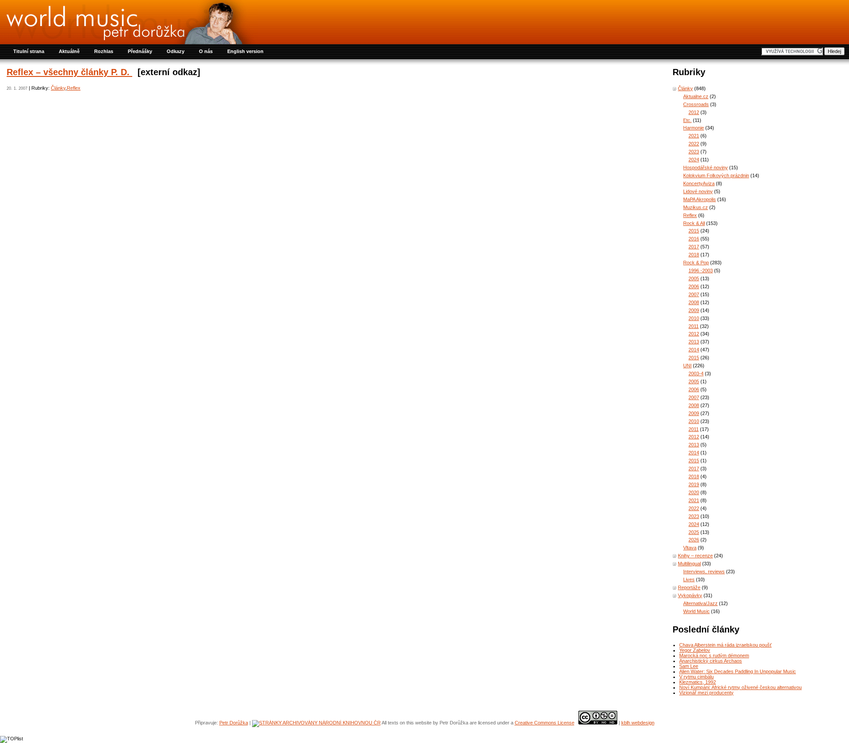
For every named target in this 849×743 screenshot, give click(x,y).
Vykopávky (690, 595)
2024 (693, 159)
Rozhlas (103, 51)
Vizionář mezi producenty (706, 692)
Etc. (687, 120)
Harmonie (693, 127)
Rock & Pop (696, 262)
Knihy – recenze (695, 555)
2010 (693, 318)
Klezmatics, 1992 (697, 682)
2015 (693, 230)
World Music (696, 611)
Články (58, 88)
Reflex (73, 88)
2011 (693, 326)
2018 (693, 254)
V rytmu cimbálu (696, 676)
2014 (693, 349)
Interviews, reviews (704, 571)
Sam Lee (688, 666)
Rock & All (694, 223)
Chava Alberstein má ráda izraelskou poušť (725, 645)
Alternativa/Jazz (700, 603)
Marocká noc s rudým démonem (714, 655)
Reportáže (689, 587)
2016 (693, 238)
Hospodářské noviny (705, 167)
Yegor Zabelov (694, 650)
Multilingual (689, 563)
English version (245, 51)
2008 (693, 302)
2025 (693, 532)
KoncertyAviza (699, 183)
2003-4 (696, 373)
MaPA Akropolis (699, 199)
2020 (693, 492)
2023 (693, 151)
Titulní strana (28, 51)
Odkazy (175, 51)
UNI (687, 365)
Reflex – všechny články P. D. (69, 72)
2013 (693, 341)
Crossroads (696, 104)
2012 (693, 112)
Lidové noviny (698, 191)
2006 (693, 286)
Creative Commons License (544, 722)
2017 (693, 246)
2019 (693, 484)
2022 (693, 143)
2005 (693, 278)
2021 (693, 135)
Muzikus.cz (695, 207)
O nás (206, 51)
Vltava (689, 547)
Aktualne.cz (695, 96)
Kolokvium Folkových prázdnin (716, 175)
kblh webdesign (637, 722)
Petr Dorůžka (233, 722)
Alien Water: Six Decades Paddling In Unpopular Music (737, 671)
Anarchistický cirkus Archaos (710, 660)
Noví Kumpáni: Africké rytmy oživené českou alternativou (740, 687)
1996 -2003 (700, 270)
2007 (693, 294)
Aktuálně (69, 51)
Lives (689, 579)
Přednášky (140, 51)
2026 (693, 539)
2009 (693, 310)
